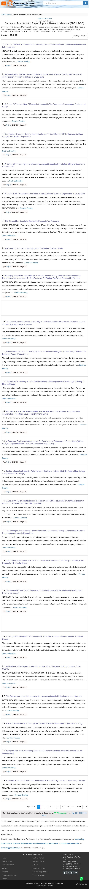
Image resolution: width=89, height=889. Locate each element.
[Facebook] (64, 872)
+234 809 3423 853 (71, 866)
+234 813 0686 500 (44, 18)
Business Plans (38, 861)
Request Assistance (9, 875)
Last (85, 807)
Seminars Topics (8, 865)
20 (73, 807)
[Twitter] (76, 872)
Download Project (39, 868)
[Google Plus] (72, 872)
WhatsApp (61, 813)
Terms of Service (39, 875)
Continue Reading (23, 61)
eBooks (35, 865)
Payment (5, 872)
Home (3, 14)
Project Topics (7, 861)
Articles (4, 868)
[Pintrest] (68, 872)
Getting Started (38, 858)
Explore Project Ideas (40, 872)
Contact (4, 878)
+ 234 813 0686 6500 (72, 864)
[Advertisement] (44, 308)
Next (79, 807)
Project (8, 14)
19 (68, 807)
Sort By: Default (80, 36)
